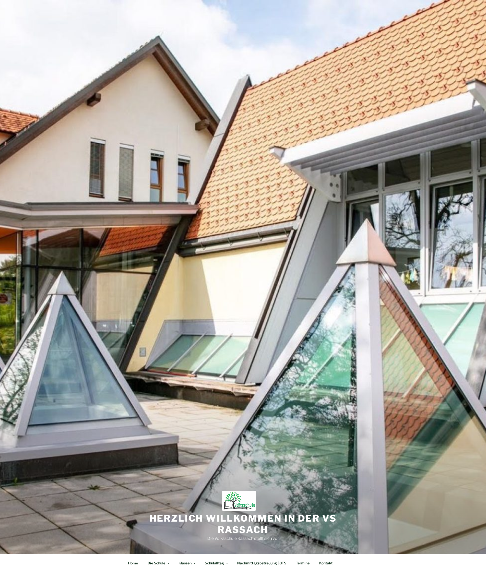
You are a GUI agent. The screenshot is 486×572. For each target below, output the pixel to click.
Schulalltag (214, 563)
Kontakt (326, 563)
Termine (303, 563)
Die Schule (156, 563)
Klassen (185, 563)
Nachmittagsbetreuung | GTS (261, 563)
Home (133, 563)
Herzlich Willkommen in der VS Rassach (243, 524)
